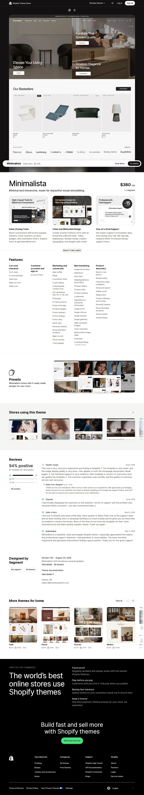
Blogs (87, 776)
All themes (30, 569)
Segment (131, 190)
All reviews (15, 489)
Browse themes (96, 3)
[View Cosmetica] (94, 376)
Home (36, 776)
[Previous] (128, 412)
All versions (59, 564)
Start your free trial (72, 740)
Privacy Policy (32, 788)
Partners (114, 767)
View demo (120, 163)
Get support (16, 569)
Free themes (65, 767)
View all (119, 601)
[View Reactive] (108, 376)
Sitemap (69, 788)
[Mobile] (74, 10)
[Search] (112, 3)
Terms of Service (16, 788)
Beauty (37, 767)
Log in (119, 3)
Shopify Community (93, 772)
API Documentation (93, 767)
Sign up (130, 3)
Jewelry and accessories (45, 772)
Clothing (38, 763)
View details (47, 564)
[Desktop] (69, 10)
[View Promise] (80, 376)
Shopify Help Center (94, 763)
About (113, 763)
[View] (23, 429)
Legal (113, 772)
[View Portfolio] (66, 376)
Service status (117, 776)
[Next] (133, 412)
